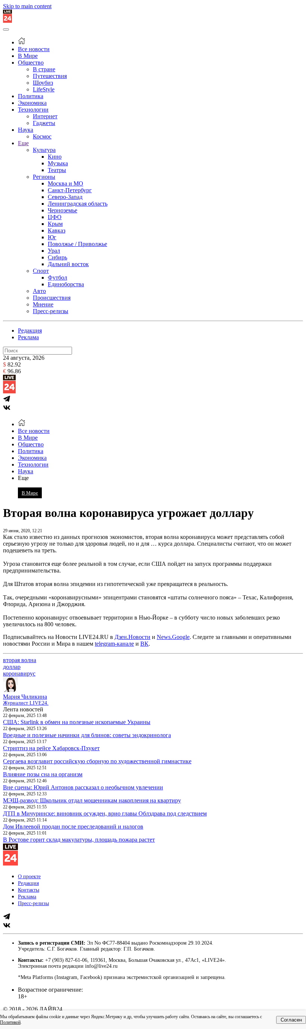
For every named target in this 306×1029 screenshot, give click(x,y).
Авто (39, 291)
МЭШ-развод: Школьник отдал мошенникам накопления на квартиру (92, 800)
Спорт (41, 271)
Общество (31, 62)
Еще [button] (23, 478)
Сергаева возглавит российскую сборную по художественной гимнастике (97, 761)
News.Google (173, 637)
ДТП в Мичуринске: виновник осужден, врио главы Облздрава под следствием (105, 813)
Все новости (34, 49)
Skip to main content (27, 6)
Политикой (10, 1022)
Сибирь (57, 257)
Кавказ (56, 230)
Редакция (30, 330)
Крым (55, 224)
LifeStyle (43, 89)
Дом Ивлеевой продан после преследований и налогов (73, 826)
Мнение (43, 304)
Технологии (33, 109)
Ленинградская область (77, 203)
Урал (54, 250)
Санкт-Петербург (70, 190)
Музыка (58, 163)
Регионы (44, 177)
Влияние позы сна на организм (42, 774)
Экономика (32, 103)
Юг (52, 237)
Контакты (28, 890)
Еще (23, 143)
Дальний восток (68, 264)
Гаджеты (44, 123)
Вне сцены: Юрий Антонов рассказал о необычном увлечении (83, 787)
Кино (55, 156)
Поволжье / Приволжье (77, 244)
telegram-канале (114, 643)
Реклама (28, 337)
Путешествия (50, 76)
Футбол (57, 277)
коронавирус (19, 673)
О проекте (29, 876)
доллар (12, 667)
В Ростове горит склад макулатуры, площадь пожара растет (79, 839)
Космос (42, 136)
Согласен (291, 1020)
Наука (25, 130)
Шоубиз (43, 82)
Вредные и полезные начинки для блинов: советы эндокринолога (87, 735)
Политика (30, 96)
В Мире (28, 56)
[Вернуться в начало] (7, 21)
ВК (144, 643)
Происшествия (52, 297)
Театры (57, 170)
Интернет (45, 116)
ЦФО (55, 217)
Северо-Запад (65, 197)
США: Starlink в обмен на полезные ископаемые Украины (76, 722)
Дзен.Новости (132, 637)
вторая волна (19, 660)
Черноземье (62, 210)
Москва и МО (65, 183)
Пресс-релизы (50, 311)
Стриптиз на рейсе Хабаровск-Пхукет (51, 748)
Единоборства (66, 284)
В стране (44, 69)
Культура (44, 150)
